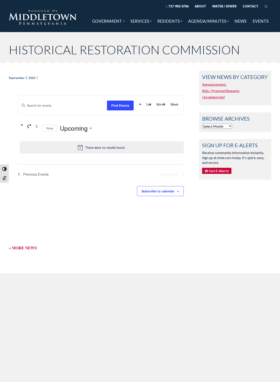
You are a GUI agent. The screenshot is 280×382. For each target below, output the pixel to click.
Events (261, 21)
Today (49, 128)
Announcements (214, 84)
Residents (168, 21)
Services (139, 21)
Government (107, 21)
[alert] (102, 147)
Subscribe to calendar (158, 191)
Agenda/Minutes (207, 21)
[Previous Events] (28, 126)
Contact (250, 6)
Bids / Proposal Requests (221, 91)
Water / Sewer (224, 6)
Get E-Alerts (218, 171)
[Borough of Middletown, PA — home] (43, 18)
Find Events (120, 105)
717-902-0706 (178, 6)
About (200, 6)
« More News (23, 248)
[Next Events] (36, 126)
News (240, 21)
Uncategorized (213, 97)
